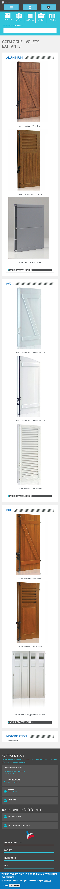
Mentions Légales (13, 842)
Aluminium (14, 57)
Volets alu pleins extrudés (30, 262)
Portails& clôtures (52, 20)
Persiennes (8, 19)
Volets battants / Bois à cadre (30, 646)
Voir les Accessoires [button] (21, 269)
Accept (5, 885)
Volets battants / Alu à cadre (30, 194)
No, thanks (15, 885)
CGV (6, 865)
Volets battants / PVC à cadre (30, 488)
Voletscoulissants (30, 20)
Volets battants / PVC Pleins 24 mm (30, 352)
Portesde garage (41, 20)
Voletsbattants (19, 20)
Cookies (8, 850)
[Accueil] (30, 2)
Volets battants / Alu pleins (30, 126)
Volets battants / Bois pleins (30, 578)
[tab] (30, 270)
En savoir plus (13, 740)
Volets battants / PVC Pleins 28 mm (30, 420)
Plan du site (10, 858)
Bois (9, 510)
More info (47, 881)
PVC (8, 284)
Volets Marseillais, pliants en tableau (30, 714)
